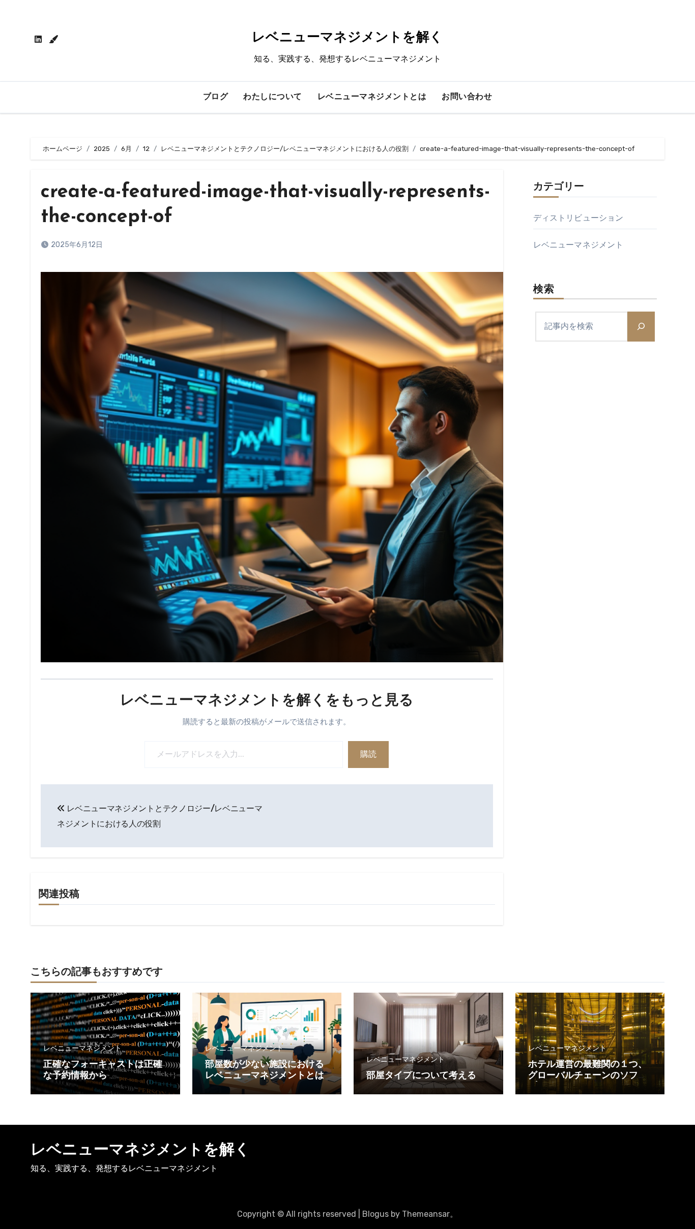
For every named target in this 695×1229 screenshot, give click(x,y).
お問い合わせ (467, 97)
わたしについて (272, 97)
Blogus (375, 1214)
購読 (368, 754)
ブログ (215, 97)
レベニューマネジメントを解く (347, 38)
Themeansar (426, 1214)
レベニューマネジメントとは (372, 97)
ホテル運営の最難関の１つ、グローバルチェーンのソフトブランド (587, 1075)
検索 (544, 290)
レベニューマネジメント (578, 245)
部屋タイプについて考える (421, 1076)
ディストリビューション (578, 218)
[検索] (641, 326)
